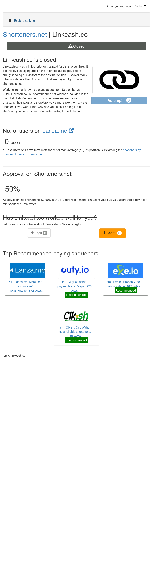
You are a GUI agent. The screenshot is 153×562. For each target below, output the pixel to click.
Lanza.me (55, 130)
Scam (113, 232)
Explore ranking (24, 20)
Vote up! (119, 100)
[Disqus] (76, 408)
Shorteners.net (25, 34)
